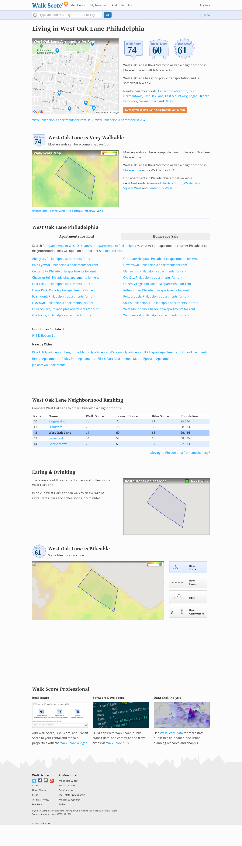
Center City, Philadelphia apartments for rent (64, 271)
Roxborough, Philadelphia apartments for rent (156, 296)
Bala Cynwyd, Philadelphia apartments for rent (65, 265)
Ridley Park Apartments (78, 359)
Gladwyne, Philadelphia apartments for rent (63, 315)
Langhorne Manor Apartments (85, 352)
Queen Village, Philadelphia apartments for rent (157, 284)
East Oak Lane (154, 96)
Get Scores (78, 5)
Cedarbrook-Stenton (172, 91)
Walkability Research (69, 799)
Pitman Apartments (194, 352)
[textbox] (70, 15)
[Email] (46, 780)
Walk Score (40, 775)
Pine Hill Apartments (46, 352)
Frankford (56, 427)
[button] (35, 15)
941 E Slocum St (43, 335)
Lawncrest (56, 438)
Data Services (66, 790)
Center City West (160, 188)
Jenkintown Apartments (49, 365)
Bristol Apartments (45, 359)
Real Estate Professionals (72, 795)
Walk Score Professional (60, 689)
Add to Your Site (122, 5)
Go (107, 14)
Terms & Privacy (40, 799)
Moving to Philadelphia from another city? (180, 453)
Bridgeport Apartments (160, 352)
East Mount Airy (176, 96)
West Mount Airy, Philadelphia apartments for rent (159, 309)
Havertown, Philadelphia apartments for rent (155, 265)
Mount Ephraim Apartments (153, 359)
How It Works (39, 790)
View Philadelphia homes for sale (118, 120)
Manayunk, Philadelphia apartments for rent (154, 271)
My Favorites (98, 5)
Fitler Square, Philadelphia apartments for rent (65, 309)
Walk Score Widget (73, 743)
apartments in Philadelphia (117, 246)
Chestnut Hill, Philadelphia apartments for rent (65, 277)
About (35, 785)
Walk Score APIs (117, 743)
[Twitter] (34, 780)
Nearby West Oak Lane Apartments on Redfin (155, 110)
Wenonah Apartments (125, 352)
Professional (68, 775)
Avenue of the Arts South (164, 183)
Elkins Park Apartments (114, 359)
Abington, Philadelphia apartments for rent (63, 259)
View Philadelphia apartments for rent (59, 120)
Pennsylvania (57, 210)
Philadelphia (75, 210)
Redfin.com (113, 251)
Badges (63, 804)
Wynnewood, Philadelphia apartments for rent (156, 315)
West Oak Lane (94, 210)
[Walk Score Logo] (50, 5)
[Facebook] (40, 780)
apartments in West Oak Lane (69, 246)
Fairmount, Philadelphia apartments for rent (63, 296)
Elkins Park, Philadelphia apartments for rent (64, 290)
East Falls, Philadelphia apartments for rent (63, 284)
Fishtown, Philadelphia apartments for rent (62, 303)
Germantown (148, 101)
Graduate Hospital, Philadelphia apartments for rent (160, 259)
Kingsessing (57, 421)
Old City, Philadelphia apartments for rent (152, 277)
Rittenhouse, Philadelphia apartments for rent (156, 290)
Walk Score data (171, 733)
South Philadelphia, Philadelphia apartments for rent (161, 303)
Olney (169, 101)
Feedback (37, 804)
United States (39, 210)
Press (35, 795)
